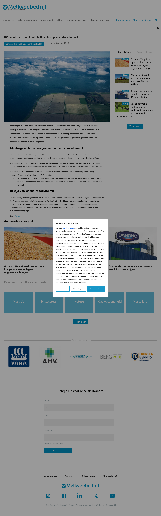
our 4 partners (68, 228)
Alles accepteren (96, 289)
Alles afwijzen (78, 289)
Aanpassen (62, 289)
